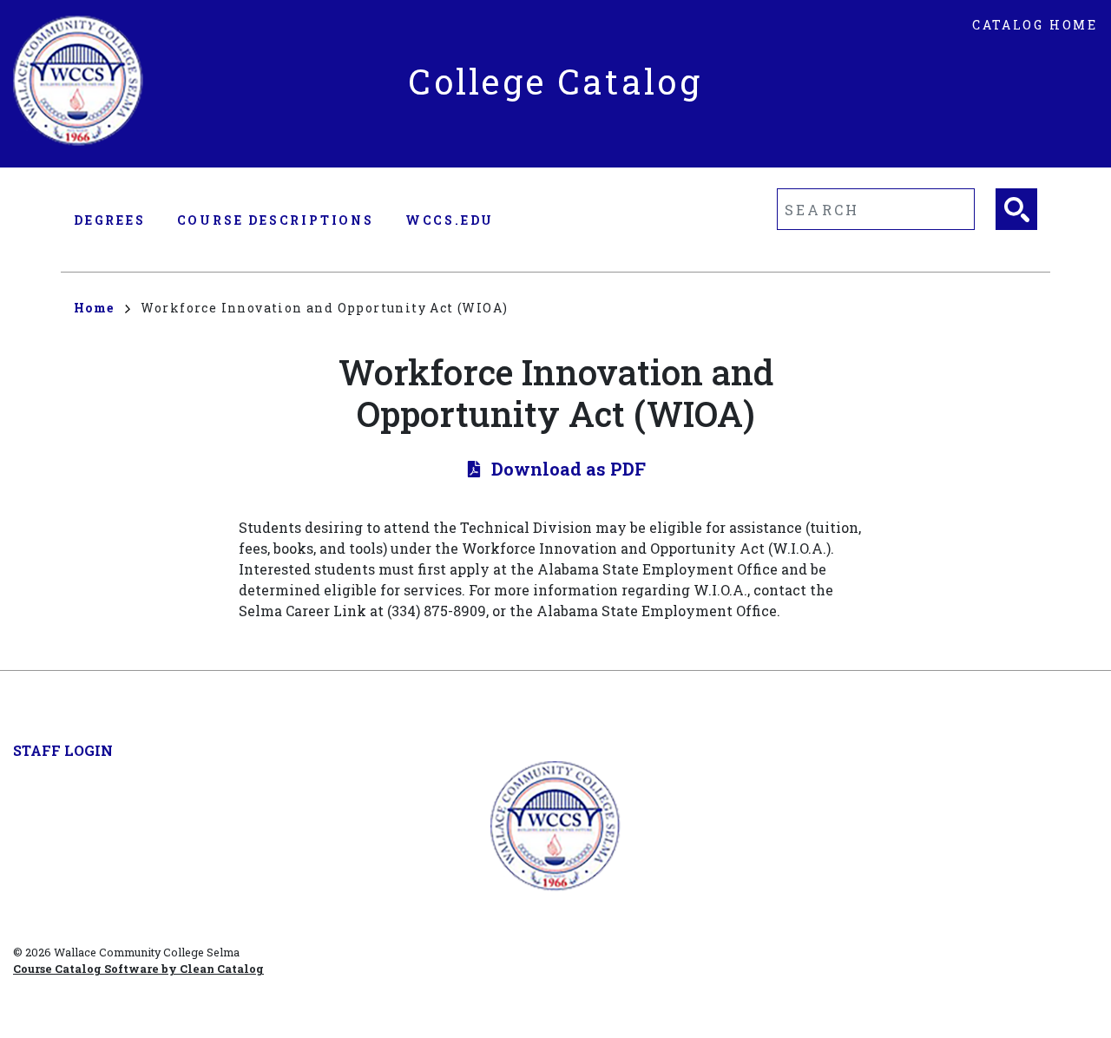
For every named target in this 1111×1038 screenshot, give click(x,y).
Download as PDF (568, 468)
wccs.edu (449, 220)
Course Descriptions (275, 220)
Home (94, 307)
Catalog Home (1035, 24)
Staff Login (63, 750)
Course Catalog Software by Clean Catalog (138, 969)
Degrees (110, 220)
